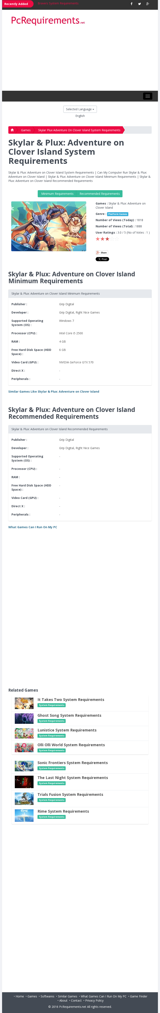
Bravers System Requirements (58, 3)
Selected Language (79, 109)
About (63, 1000)
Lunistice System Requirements (67, 730)
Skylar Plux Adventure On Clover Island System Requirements (79, 130)
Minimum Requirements (57, 194)
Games (26, 130)
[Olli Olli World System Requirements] (24, 747)
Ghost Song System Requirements (69, 715)
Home (20, 996)
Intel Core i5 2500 (71, 333)
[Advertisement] (80, 60)
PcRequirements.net (72, 1007)
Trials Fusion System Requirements (70, 794)
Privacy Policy (94, 1000)
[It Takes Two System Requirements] (24, 703)
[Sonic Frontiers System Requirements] (24, 766)
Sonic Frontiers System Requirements (73, 762)
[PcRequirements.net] (80, 21)
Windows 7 (66, 321)
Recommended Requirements (99, 194)
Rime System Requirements (63, 811)
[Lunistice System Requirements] (24, 733)
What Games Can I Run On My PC (103, 996)
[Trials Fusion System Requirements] (24, 798)
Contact (76, 1000)
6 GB (62, 350)
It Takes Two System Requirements (71, 699)
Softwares (47, 996)
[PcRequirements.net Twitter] (139, 3)
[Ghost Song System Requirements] (24, 718)
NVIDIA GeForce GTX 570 (76, 362)
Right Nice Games (88, 312)
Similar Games (67, 996)
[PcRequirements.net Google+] (147, 3)
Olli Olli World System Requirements (71, 744)
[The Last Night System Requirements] (24, 782)
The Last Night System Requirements (73, 777)
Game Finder (138, 996)
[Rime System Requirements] (24, 815)
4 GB (62, 341)
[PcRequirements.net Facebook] (131, 3)
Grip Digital (66, 304)
